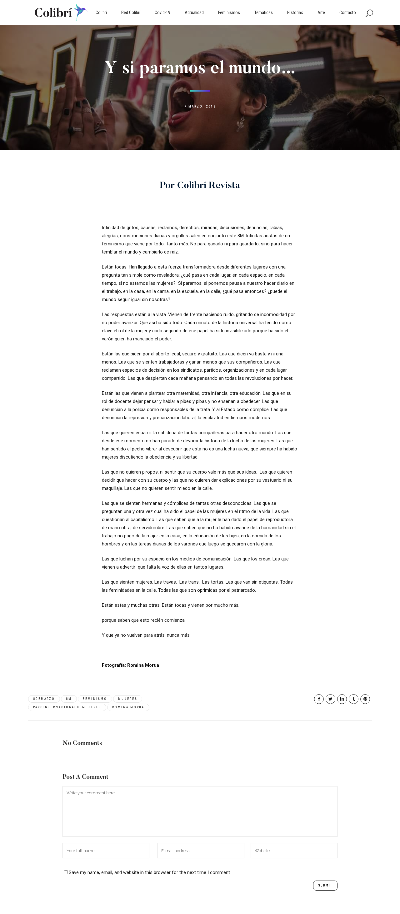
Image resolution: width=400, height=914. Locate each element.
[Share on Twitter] (330, 699)
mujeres (127, 699)
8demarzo (44, 699)
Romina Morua (128, 707)
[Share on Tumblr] (353, 699)
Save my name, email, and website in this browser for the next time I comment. (150, 872)
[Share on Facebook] (319, 699)
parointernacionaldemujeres (67, 707)
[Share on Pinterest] (365, 699)
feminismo (95, 699)
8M (69, 699)
